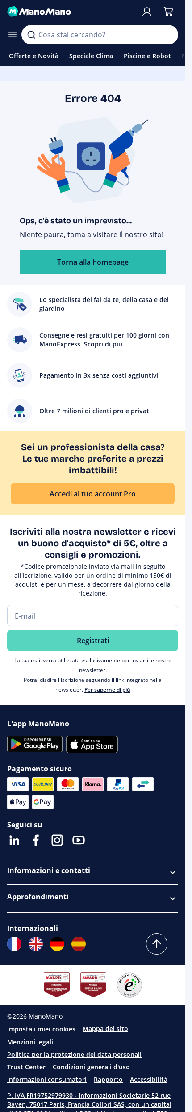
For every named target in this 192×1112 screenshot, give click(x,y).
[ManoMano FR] (14, 944)
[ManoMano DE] (57, 944)
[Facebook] (36, 840)
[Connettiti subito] (147, 11)
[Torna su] (156, 944)
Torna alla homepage (93, 262)
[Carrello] (168, 11)
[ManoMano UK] (36, 944)
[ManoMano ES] (78, 944)
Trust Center (26, 1067)
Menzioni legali (30, 1042)
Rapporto (108, 1079)
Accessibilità (148, 1079)
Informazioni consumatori (47, 1079)
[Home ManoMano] (70, 11)
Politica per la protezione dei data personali (74, 1054)
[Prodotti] (12, 34)
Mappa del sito (105, 1028)
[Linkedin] (14, 840)
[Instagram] (57, 840)
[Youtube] (78, 840)
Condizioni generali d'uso (91, 1067)
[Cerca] (31, 34)
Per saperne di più (107, 689)
